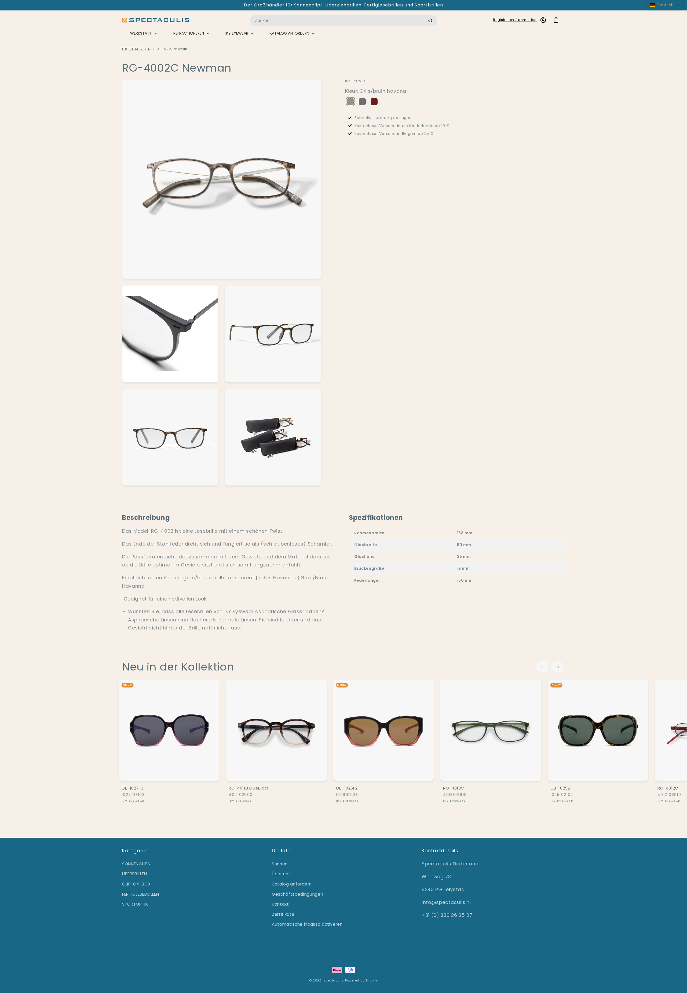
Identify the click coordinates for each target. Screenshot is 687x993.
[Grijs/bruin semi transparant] (362, 102)
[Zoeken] (430, 20)
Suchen (280, 864)
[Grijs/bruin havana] (350, 102)
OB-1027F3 (132, 788)
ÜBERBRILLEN (134, 874)
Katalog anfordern (292, 884)
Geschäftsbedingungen (297, 894)
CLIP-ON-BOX (136, 884)
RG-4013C (453, 788)
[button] (664, 5)
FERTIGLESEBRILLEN (136, 49)
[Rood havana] (374, 102)
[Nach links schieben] (542, 667)
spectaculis (334, 980)
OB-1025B (560, 788)
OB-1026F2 (346, 788)
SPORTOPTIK (135, 904)
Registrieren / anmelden (514, 19)
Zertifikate (283, 914)
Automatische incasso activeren (307, 924)
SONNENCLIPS (136, 864)
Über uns (281, 874)
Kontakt (280, 904)
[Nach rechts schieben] (557, 667)
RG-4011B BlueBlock (249, 788)
